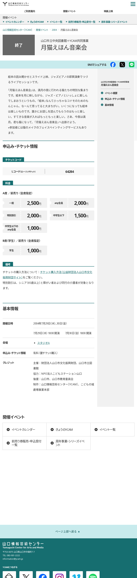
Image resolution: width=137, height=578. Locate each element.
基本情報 (109, 104)
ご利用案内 (29, 11)
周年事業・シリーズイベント (114, 21)
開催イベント (69, 11)
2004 (54, 29)
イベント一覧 (56, 21)
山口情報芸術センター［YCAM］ (17, 29)
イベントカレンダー (14, 21)
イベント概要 (111, 93)
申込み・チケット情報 (115, 98)
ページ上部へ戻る (66, 531)
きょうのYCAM (37, 21)
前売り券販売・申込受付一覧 (81, 21)
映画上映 (108, 11)
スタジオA (43, 343)
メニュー (133, 4)
